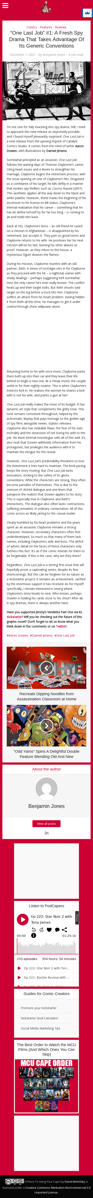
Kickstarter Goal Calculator (39, 1018)
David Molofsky (75, 1182)
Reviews (60, 27)
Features (46, 27)
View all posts (46, 824)
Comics (32, 27)
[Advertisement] (37, 340)
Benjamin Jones (54, 55)
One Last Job (65, 635)
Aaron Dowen (18, 635)
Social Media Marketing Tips (40, 1028)
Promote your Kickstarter (38, 1008)
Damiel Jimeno (42, 635)
